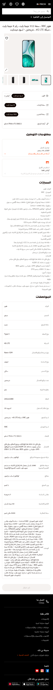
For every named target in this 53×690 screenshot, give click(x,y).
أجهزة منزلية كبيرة (42, 623)
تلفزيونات (45, 640)
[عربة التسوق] (4, 4)
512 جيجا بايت (11, 114)
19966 (41, 603)
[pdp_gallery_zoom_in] (6, 70)
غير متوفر (26, 587)
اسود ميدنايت (18, 95)
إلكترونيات (45, 619)
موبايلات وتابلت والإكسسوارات (37, 627)
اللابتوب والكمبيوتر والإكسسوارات (36, 636)
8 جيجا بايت (10, 105)
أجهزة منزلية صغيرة (42, 631)
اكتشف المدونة (24, 655)
